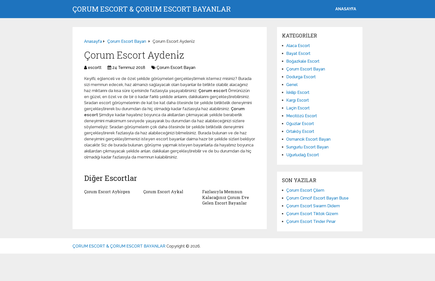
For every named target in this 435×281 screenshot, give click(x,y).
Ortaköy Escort (300, 131)
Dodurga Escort (301, 76)
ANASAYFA (345, 9)
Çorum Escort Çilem (305, 190)
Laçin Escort (298, 108)
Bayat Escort (298, 53)
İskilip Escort (297, 92)
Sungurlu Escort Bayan (307, 147)
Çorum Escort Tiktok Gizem (312, 213)
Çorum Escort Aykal (163, 191)
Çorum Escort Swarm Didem (313, 206)
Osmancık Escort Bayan (308, 139)
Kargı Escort (297, 100)
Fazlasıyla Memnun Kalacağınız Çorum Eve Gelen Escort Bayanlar (225, 197)
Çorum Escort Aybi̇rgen (107, 191)
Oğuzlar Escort (300, 123)
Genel (292, 84)
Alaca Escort (298, 45)
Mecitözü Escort (301, 115)
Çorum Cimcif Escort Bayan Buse (317, 198)
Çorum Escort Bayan (176, 67)
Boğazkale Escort (302, 61)
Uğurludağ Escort (302, 154)
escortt (94, 67)
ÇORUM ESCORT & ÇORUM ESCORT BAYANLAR (151, 9)
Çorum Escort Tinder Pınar (311, 221)
